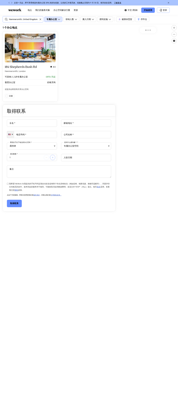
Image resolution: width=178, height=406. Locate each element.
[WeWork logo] (14, 10)
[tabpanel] (59, 64)
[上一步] (9, 2)
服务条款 (36, 195)
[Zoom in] (174, 27)
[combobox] (10, 134)
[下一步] (11, 2)
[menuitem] (30, 10)
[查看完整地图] (174, 40)
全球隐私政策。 (56, 195)
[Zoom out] (174, 34)
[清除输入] (40, 19)
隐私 (16, 190)
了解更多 (117, 3)
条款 (98, 187)
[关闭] (168, 2)
